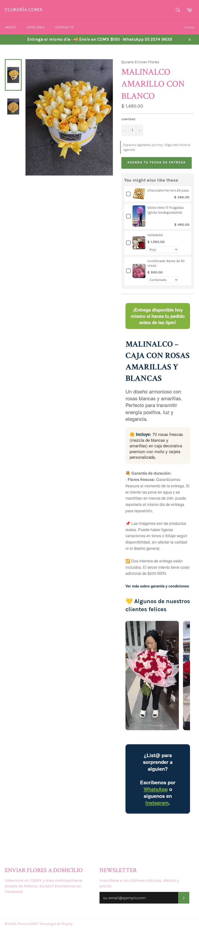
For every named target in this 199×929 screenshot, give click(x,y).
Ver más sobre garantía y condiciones (157, 586)
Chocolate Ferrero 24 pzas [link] (168, 190)
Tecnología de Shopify (56, 924)
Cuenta (189, 27)
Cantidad (128, 119)
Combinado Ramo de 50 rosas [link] (166, 263)
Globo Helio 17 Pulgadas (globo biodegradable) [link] (165, 210)
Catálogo (35, 27)
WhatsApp (156, 789)
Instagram (157, 802)
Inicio (10, 27)
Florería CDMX (23, 10)
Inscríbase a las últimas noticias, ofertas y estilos (139, 883)
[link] (139, 194)
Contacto (64, 27)
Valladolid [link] (155, 235)
